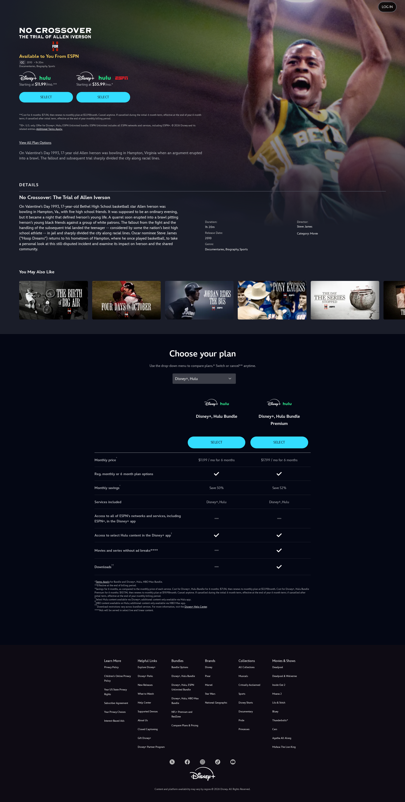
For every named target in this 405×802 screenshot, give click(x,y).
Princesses (244, 729)
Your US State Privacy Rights (115, 692)
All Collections (247, 667)
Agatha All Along (281, 738)
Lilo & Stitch (278, 702)
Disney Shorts (246, 702)
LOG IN (387, 7)
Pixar (208, 676)
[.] (172, 761)
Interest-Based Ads (114, 720)
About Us (143, 720)
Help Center (144, 702)
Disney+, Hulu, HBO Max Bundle (185, 701)
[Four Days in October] (126, 300)
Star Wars (210, 693)
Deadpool (277, 667)
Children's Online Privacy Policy (117, 678)
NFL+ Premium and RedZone (181, 714)
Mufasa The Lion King (284, 746)
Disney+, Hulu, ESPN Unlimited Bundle (182, 687)
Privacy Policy (111, 667)
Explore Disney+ (146, 667)
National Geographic (216, 702)
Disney (208, 667)
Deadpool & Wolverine (284, 676)
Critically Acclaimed (249, 684)
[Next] (397, 299)
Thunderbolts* (280, 720)
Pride (241, 720)
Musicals (243, 676)
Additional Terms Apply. (49, 129)
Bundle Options (179, 667)
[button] (152, 661)
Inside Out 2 (278, 684)
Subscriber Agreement (116, 703)
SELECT (46, 97)
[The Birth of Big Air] (53, 300)
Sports (242, 693)
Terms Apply (102, 581)
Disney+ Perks (145, 676)
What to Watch (146, 693)
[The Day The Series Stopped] (345, 300)
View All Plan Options (35, 143)
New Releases (145, 684)
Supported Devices (148, 711)
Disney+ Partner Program (151, 746)
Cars (274, 729)
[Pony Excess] (272, 300)
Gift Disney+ (144, 738)
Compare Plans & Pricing (184, 725)
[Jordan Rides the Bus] (199, 300)
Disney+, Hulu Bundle (183, 676)
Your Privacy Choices (115, 711)
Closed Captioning (148, 729)
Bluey (275, 711)
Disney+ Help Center (196, 606)
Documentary (246, 711)
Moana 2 (277, 693)
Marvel (209, 684)
